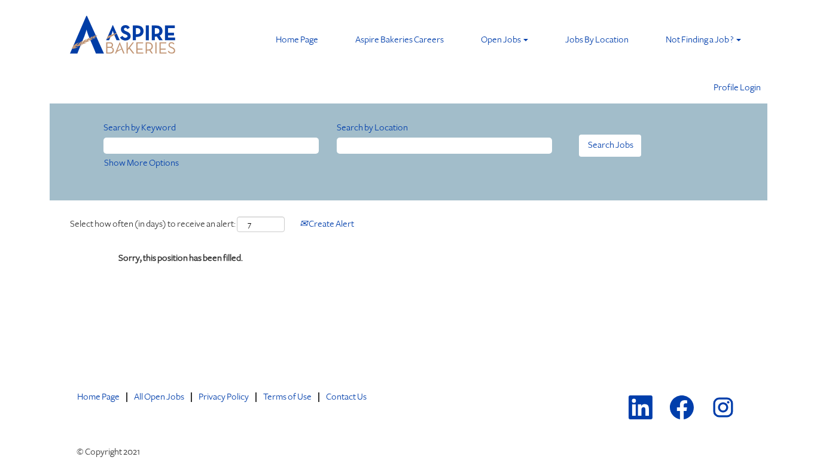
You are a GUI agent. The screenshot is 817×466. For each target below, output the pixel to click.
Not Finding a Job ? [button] (700, 39)
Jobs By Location (597, 39)
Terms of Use (287, 397)
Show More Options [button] (141, 163)
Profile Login (737, 87)
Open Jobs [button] (501, 39)
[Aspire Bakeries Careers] (123, 37)
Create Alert (330, 224)
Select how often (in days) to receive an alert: (153, 224)
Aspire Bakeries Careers (399, 39)
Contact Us (346, 397)
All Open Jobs (159, 397)
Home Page (297, 39)
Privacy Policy (224, 397)
